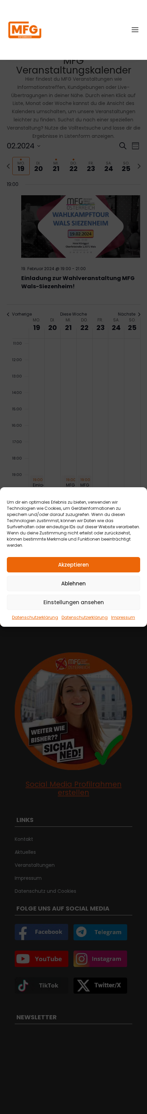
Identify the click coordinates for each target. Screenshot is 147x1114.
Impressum (123, 617)
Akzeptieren (73, 564)
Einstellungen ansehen (73, 602)
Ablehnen (73, 583)
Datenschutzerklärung (35, 617)
